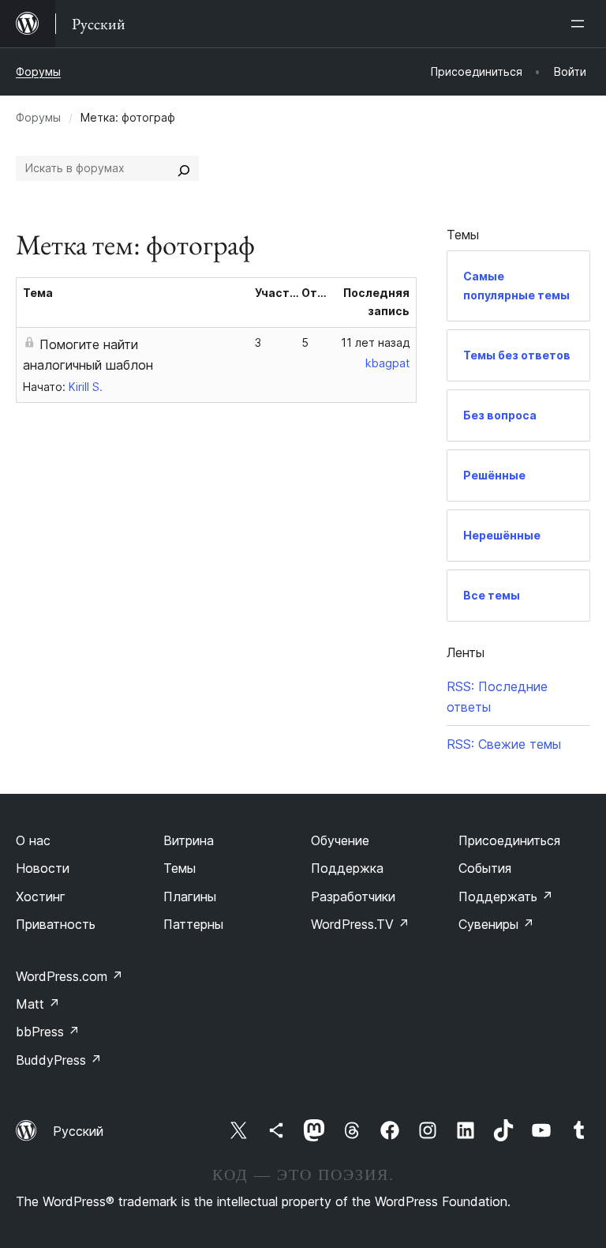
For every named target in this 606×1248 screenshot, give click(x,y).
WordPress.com (69, 976)
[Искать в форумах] (184, 168)
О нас (33, 840)
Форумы (38, 71)
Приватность (55, 924)
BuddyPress (59, 1060)
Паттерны (193, 924)
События (484, 868)
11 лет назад (375, 342)
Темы (179, 868)
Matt (38, 1004)
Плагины (189, 896)
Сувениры (496, 924)
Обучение (340, 840)
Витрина (188, 840)
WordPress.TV (360, 924)
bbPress (48, 1031)
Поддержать (505, 896)
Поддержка (347, 868)
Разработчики (353, 896)
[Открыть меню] (581, 23)
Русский (78, 1131)
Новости (42, 868)
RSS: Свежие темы (504, 744)
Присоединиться (509, 840)
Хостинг (40, 896)
